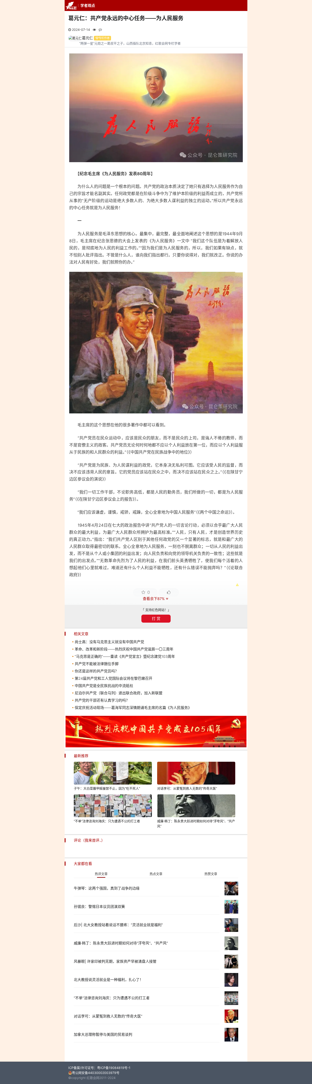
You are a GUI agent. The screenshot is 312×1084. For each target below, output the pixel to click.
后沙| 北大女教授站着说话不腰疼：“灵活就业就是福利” (118, 925)
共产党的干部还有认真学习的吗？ (102, 700)
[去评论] (299, 742)
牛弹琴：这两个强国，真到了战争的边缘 (107, 888)
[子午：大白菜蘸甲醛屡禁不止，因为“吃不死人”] (113, 774)
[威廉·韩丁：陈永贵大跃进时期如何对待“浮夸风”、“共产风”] (196, 806)
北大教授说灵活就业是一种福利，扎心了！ (108, 979)
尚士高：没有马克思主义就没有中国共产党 (109, 642)
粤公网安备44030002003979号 (95, 1073)
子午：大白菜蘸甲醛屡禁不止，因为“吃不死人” (107, 788)
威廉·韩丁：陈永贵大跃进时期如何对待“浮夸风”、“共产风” (196, 823)
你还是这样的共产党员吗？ (97, 671)
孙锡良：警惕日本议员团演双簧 (99, 906)
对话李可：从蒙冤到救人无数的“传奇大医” (187, 788)
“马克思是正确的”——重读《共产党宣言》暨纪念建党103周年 (125, 656)
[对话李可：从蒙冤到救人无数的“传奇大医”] (196, 774)
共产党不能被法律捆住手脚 (97, 663)
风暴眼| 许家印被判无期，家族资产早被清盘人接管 (115, 961)
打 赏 (156, 618)
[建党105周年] (156, 746)
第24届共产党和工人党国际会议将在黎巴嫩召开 (113, 678)
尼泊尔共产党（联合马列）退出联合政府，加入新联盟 (118, 693)
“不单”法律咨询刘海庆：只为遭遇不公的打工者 (107, 821)
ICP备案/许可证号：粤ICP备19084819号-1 (99, 1068)
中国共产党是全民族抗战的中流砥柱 (104, 685)
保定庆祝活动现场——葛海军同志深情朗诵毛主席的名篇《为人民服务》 (133, 707)
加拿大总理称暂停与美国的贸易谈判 (103, 1034)
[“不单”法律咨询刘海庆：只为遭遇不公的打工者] (113, 806)
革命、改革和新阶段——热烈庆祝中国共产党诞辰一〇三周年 (124, 649)
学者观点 (87, 5)
